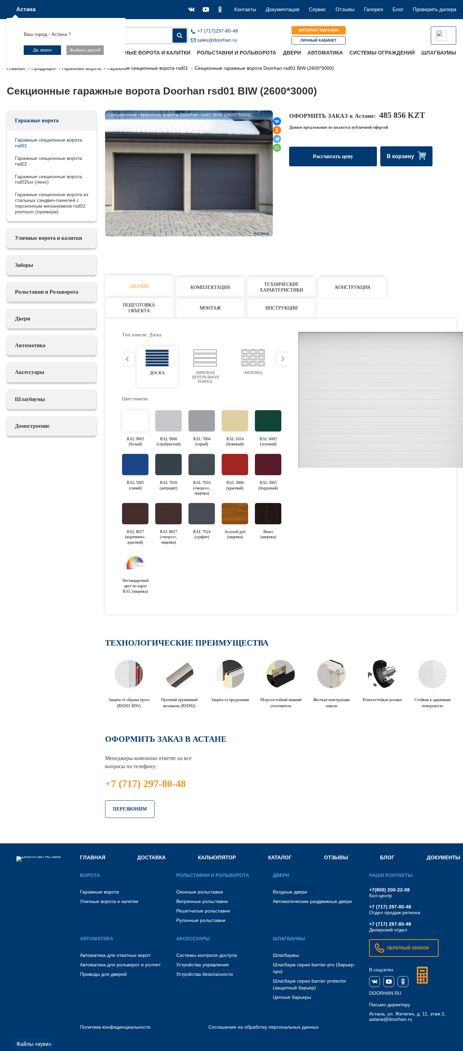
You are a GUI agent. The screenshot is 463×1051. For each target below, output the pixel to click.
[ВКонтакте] (277, 121)
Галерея (373, 9)
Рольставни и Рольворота (236, 53)
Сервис (317, 9)
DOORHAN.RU (385, 993)
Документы (443, 857)
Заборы (24, 265)
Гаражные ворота (37, 120)
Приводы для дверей (103, 974)
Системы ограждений (382, 53)
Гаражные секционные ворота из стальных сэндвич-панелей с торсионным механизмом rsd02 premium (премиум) (51, 203)
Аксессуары (29, 372)
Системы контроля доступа (206, 955)
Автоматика (325, 53)
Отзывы (345, 9)
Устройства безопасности (204, 974)
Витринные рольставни (202, 901)
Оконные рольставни (199, 892)
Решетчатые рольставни (203, 910)
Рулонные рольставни (200, 920)
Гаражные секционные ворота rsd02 (48, 161)
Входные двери (290, 892)
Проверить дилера (434, 9)
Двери (292, 53)
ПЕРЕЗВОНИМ (130, 809)
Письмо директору (389, 1004)
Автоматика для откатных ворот (115, 955)
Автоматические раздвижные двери (312, 901)
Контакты (245, 9)
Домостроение (32, 426)
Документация (282, 9)
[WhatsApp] (277, 148)
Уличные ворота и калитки (150, 53)
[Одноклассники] (277, 130)
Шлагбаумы (438, 53)
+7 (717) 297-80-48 (145, 783)
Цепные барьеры (292, 997)
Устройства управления (202, 964)
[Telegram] (277, 139)
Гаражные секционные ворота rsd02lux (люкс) (48, 179)
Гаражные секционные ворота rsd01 (48, 142)
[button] (282, 359)
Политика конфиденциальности (115, 1027)
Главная (92, 857)
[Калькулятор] (422, 975)
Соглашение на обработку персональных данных (263, 1027)
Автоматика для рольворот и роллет (120, 964)
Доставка (151, 857)
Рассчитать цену (333, 156)
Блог (397, 9)
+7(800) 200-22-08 (389, 889)
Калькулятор (217, 857)
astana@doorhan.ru (390, 1019)
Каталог (280, 857)
